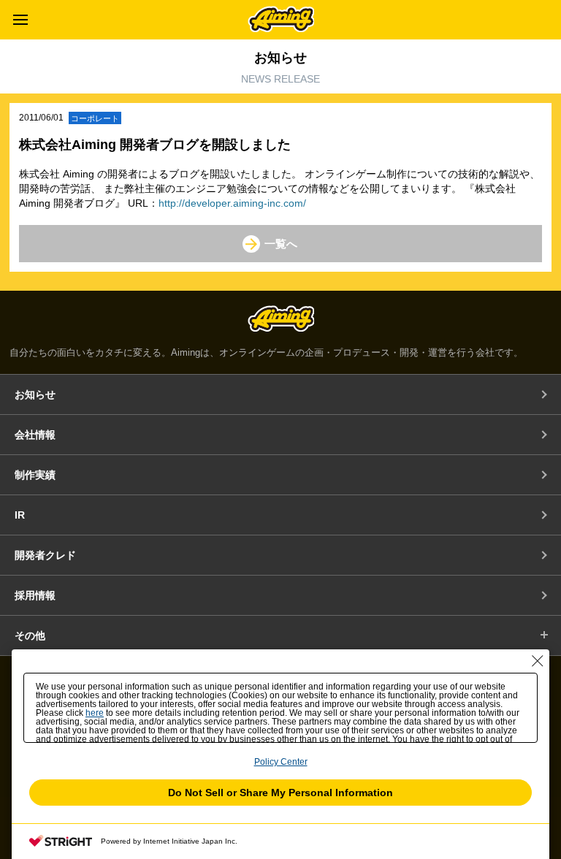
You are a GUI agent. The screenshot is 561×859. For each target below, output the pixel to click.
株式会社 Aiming (281, 19)
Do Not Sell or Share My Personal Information (280, 792)
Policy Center (281, 762)
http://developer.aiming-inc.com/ (232, 203)
